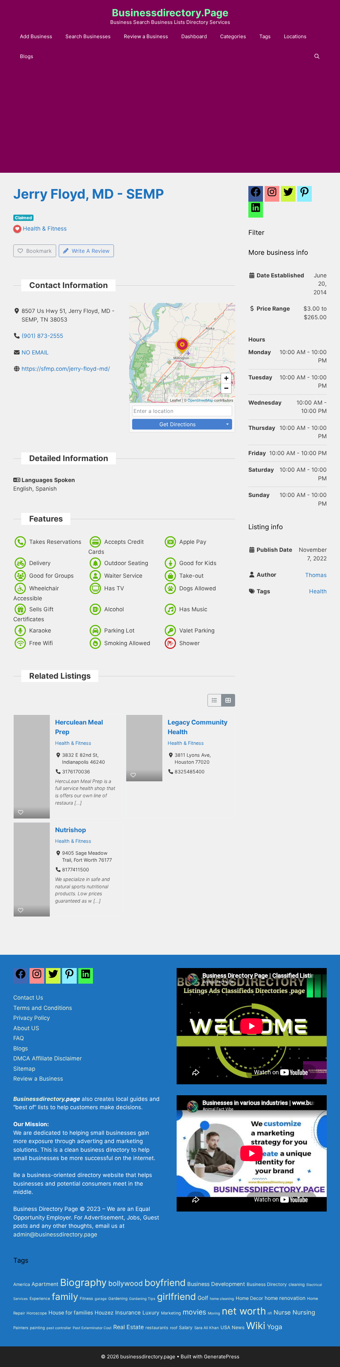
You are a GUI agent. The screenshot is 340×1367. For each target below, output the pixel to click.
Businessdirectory (38, 1099)
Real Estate (128, 1326)
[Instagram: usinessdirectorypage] (272, 195)
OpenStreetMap (200, 400)
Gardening (118, 1298)
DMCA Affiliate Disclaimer (47, 1058)
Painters (20, 1327)
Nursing (304, 1312)
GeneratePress (221, 1356)
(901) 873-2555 (42, 336)
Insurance (128, 1312)
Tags (265, 36)
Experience (40, 1298)
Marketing (171, 1313)
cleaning (297, 1284)
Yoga (274, 1327)
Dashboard (194, 36)
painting (37, 1327)
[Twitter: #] (288, 195)
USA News (232, 1327)
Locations (295, 36)
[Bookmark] (21, 812)
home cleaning (222, 1299)
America (21, 1284)
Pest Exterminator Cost (92, 1328)
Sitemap (24, 1068)
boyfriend (165, 1282)
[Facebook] (255, 195)
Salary (186, 1327)
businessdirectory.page (170, 13)
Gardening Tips (142, 1299)
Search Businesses (88, 36)
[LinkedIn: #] (255, 211)
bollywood (125, 1283)
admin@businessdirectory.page (55, 1234)
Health (318, 591)
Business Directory (267, 1284)
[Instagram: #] (37, 977)
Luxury (150, 1313)
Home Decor (249, 1298)
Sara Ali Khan (206, 1327)
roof (173, 1327)
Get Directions (177, 424)
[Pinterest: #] (304, 195)
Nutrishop (70, 830)
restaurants (156, 1327)
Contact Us (28, 997)
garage (101, 1299)
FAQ (18, 1038)
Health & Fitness (73, 742)
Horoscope (37, 1313)
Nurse (282, 1312)
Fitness (86, 1298)
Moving (214, 1313)
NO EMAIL (35, 352)
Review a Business (146, 36)
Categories (233, 36)
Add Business (36, 36)
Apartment (45, 1284)
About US (26, 1028)
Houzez (104, 1313)
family (65, 1296)
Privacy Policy (31, 1018)
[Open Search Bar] (317, 56)
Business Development (216, 1284)
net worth (244, 1311)
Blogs (26, 56)
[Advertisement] (170, 122)
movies (194, 1312)
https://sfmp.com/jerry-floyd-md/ (66, 368)
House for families (70, 1313)
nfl (270, 1313)
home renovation (285, 1298)
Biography (83, 1282)
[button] (226, 378)
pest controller (58, 1328)
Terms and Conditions (42, 1008)
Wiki (255, 1325)
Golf (203, 1298)
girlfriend (176, 1296)
